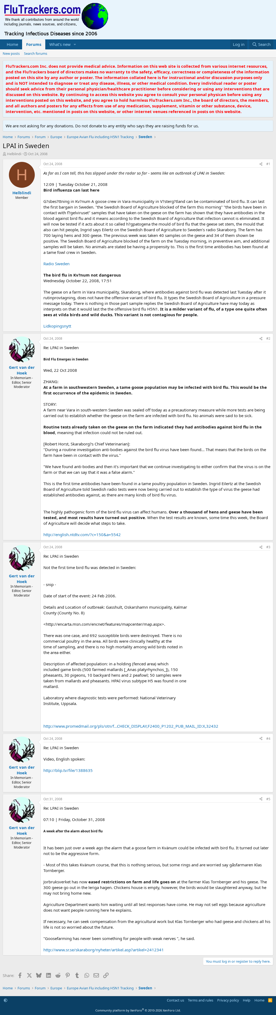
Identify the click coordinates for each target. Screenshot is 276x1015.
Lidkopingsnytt (57, 326)
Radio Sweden (56, 263)
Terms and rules (200, 1000)
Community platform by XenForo (138, 1010)
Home (12, 44)
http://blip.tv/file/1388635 (68, 770)
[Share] (260, 164)
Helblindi (14, 153)
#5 (268, 799)
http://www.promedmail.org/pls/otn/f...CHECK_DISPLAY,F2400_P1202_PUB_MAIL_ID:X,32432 (130, 726)
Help (246, 1000)
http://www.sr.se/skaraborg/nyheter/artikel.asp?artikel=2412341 (103, 949)
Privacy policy (228, 1000)
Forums (33, 44)
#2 (268, 338)
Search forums (35, 53)
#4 (268, 738)
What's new (60, 44)
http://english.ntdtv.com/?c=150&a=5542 (82, 534)
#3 (268, 547)
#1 (268, 164)
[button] (75, 44)
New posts (11, 53)
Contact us (175, 1000)
